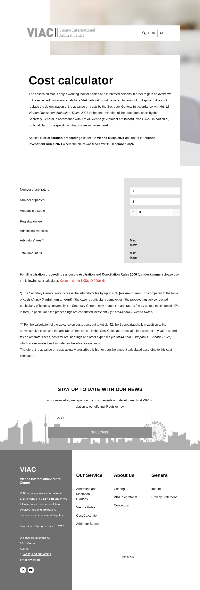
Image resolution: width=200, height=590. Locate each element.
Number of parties (32, 200)
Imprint (156, 489)
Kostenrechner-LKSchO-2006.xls (82, 280)
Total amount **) (31, 253)
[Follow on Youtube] (31, 570)
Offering (119, 489)
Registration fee (31, 221)
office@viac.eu (30, 559)
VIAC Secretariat (125, 497)
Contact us (121, 505)
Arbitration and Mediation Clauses (86, 494)
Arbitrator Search (88, 523)
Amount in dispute (32, 210)
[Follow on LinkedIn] (23, 570)
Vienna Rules (85, 507)
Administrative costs (34, 230)
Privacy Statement (164, 497)
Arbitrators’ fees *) (32, 240)
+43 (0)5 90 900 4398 (35, 554)
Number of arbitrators (34, 189)
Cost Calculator (87, 515)
